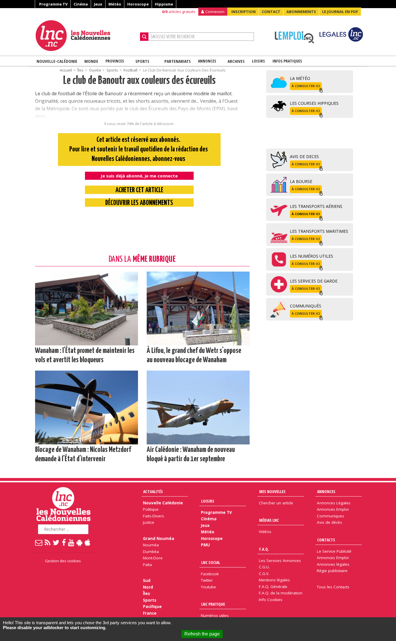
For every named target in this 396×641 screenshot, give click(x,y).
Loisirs (258, 61)
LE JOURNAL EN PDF (340, 11)
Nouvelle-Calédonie (57, 61)
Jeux (98, 4)
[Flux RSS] (48, 542)
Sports (142, 61)
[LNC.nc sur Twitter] (56, 542)
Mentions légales (274, 580)
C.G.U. (264, 566)
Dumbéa (151, 551)
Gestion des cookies (63, 560)
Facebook (210, 573)
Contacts (326, 540)
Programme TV (53, 4)
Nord (148, 587)
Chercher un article (276, 503)
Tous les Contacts (333, 586)
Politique (151, 509)
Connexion (214, 11)
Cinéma (81, 4)
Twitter (207, 580)
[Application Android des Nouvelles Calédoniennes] (80, 542)
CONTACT (271, 11)
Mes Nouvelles (272, 491)
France (150, 613)
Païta (147, 564)
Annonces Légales (333, 503)
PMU (205, 544)
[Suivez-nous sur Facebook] (64, 542)
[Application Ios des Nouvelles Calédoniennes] (88, 542)
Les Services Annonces (280, 560)
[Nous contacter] (39, 542)
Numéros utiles (215, 615)
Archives (236, 61)
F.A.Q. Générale (273, 586)
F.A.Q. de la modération (280, 593)
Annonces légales (333, 564)
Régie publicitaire (332, 570)
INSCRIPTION (243, 11)
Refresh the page (202, 633)
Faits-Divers (153, 516)
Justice (148, 522)
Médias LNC (269, 520)
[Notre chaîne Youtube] (71, 542)
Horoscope (138, 4)
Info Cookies (270, 599)
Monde (91, 61)
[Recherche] (144, 36)
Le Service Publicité (334, 551)
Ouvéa (95, 70)
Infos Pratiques (287, 61)
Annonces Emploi (333, 509)
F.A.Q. (264, 549)
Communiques (330, 516)
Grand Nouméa (158, 538)
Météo (114, 4)
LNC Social (210, 562)
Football (130, 70)
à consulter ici (306, 86)
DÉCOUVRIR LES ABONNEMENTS (139, 203)
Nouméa (151, 544)
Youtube (208, 586)
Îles (80, 70)
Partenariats (177, 61)
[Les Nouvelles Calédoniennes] (85, 36)
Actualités (153, 491)
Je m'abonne (293, 16)
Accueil (66, 70)
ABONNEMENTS (301, 11)
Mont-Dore (153, 558)
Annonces (207, 61)
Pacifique (152, 606)
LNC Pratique (213, 604)
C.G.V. (264, 573)
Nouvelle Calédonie (163, 503)
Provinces (115, 61)
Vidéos (265, 531)
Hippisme (164, 4)
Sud (146, 580)
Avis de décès (329, 522)
